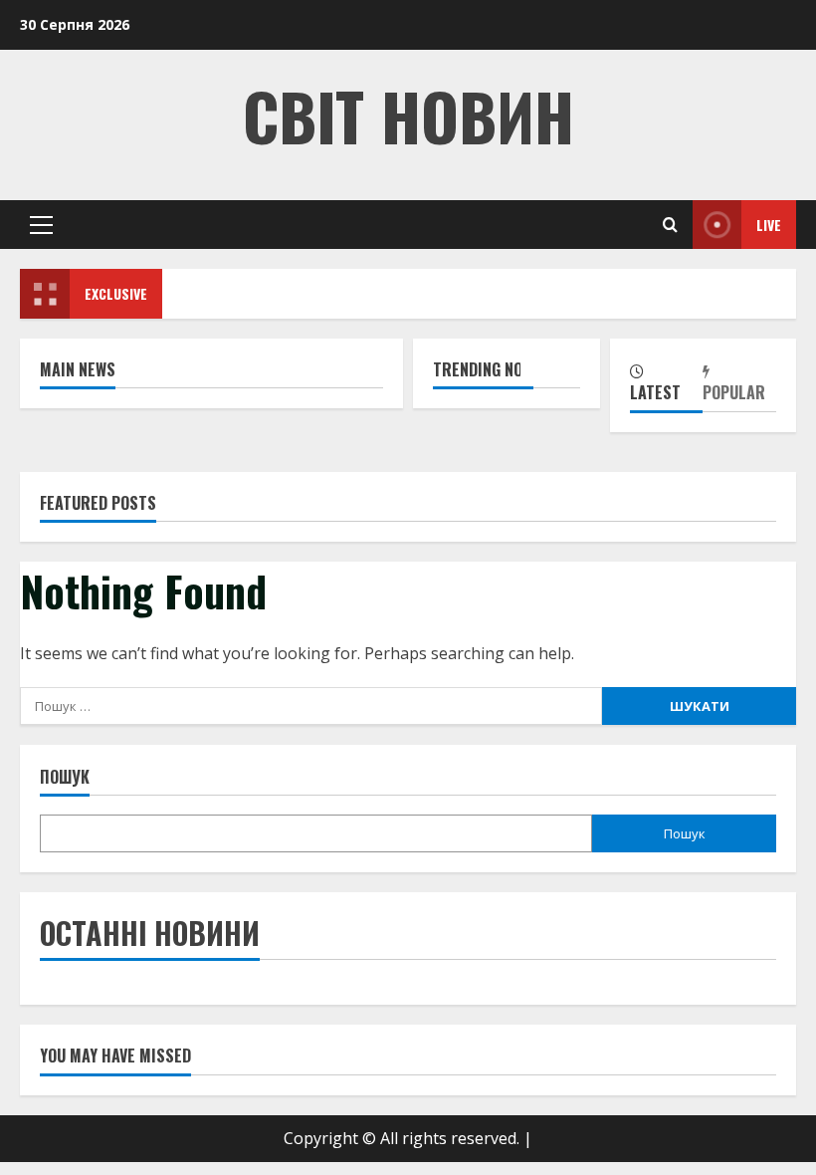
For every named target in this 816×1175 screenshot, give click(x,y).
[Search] (670, 224)
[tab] (667, 384)
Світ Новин (408, 115)
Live (768, 224)
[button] (41, 225)
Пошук (65, 777)
